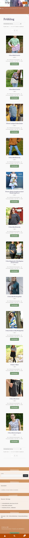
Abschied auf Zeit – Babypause (9, 507)
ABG (7, 516)
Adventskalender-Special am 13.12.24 (10, 503)
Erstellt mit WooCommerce (18, 528)
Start (2, 8)
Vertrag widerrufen (14, 533)
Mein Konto (5, 536)
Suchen (2, 473)
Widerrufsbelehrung (13, 516)
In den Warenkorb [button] (14, 64)
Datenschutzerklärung (22, 516)
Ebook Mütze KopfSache (7, 505)
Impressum (3, 516)
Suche (14, 536)
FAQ (2, 517)
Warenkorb (22, 535)
